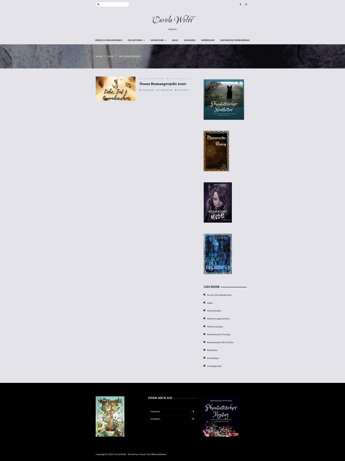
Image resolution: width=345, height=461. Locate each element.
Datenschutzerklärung (235, 40)
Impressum (207, 40)
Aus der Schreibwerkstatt (153, 79)
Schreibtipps (213, 358)
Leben (210, 302)
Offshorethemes (158, 454)
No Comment (183, 90)
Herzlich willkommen (108, 40)
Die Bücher (157, 40)
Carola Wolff (172, 20)
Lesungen (190, 40)
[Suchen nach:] (112, 4)
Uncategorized (214, 366)
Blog (175, 40)
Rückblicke (212, 350)
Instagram (155, 418)
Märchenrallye (214, 310)
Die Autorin (135, 40)
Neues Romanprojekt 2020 (162, 84)
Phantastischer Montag (218, 334)
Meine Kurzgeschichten (180, 79)
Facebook (155, 411)
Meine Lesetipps (215, 326)
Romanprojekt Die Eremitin (220, 342)
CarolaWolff (148, 90)
